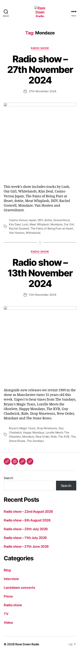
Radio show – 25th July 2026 (26, 529)
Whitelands (33, 233)
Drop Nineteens (47, 428)
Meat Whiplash (39, 224)
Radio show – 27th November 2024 (40, 69)
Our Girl (69, 224)
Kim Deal (15, 224)
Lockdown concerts (19, 588)
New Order (42, 436)
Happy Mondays (33, 432)
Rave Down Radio (27, 644)
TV (6, 614)
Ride (54, 436)
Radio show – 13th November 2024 (40, 273)
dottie (48, 220)
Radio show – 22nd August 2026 (28, 511)
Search (8, 478)
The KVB (63, 436)
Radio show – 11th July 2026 (25, 538)
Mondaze (56, 224)
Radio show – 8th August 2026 (27, 520)
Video (8, 622)
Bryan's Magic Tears (22, 428)
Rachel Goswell (19, 228)
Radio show (40, 48)
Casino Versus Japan (22, 220)
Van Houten (16, 233)
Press (8, 596)
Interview (11, 579)
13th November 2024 (42, 294)
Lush (25, 224)
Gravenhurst (61, 220)
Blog (7, 570)
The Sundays (35, 441)
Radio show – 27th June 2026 (26, 546)
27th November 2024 (42, 91)
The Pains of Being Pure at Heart (51, 228)
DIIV (40, 220)
